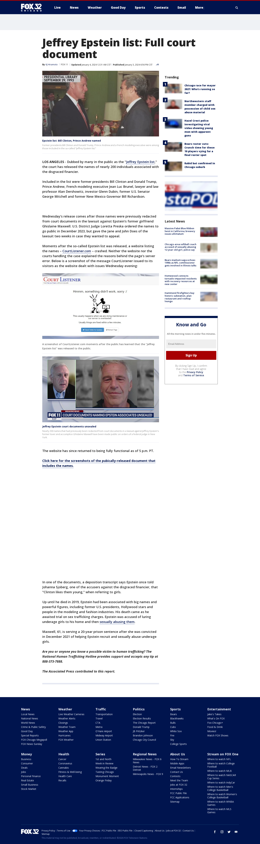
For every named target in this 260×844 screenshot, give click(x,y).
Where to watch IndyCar (221, 782)
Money (26, 754)
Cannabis (63, 767)
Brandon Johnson (143, 735)
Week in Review (104, 763)
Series (100, 754)
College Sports (178, 744)
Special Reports (30, 735)
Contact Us (176, 772)
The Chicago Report (144, 722)
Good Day (27, 731)
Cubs (173, 727)
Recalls (62, 780)
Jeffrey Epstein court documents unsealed (69, 426)
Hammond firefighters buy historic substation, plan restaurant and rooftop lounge (179, 297)
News (25, 709)
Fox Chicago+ (215, 722)
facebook (215, 832)
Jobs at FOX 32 (178, 784)
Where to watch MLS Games (219, 810)
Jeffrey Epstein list (140, 162)
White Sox (176, 731)
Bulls (173, 722)
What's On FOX (216, 718)
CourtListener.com (76, 251)
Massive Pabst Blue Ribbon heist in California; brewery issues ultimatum (180, 231)
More (199, 7)
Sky (172, 739)
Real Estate (27, 780)
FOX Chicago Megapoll (34, 739)
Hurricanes (64, 735)
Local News (27, 714)
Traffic (101, 709)
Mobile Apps (177, 763)
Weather (65, 709)
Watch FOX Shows (217, 735)
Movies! (211, 731)
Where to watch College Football (221, 765)
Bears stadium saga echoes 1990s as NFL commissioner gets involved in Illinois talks (180, 262)
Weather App (65, 731)
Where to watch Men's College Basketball (220, 788)
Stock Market (28, 789)
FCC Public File (178, 793)
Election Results (142, 718)
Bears (173, 714)
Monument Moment (107, 776)
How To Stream (179, 759)
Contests (175, 776)
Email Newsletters (180, 767)
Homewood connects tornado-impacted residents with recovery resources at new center (181, 280)
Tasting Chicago (105, 772)
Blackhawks (177, 718)
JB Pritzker (139, 731)
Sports (175, 709)
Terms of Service (193, 375)
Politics (139, 709)
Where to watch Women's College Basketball (222, 795)
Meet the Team (179, 780)
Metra (99, 727)
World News (28, 722)
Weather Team (67, 727)
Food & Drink (215, 727)
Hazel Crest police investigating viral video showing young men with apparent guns (198, 128)
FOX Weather (66, 739)
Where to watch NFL (219, 759)
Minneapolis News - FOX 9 (148, 774)
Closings (63, 722)
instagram (222, 832)
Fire (172, 735)
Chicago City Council (144, 739)
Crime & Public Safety (33, 727)
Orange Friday (104, 780)
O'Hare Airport (104, 731)
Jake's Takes (214, 714)
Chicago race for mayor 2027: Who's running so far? (200, 89)
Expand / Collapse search (237, 7)
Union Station (103, 739)
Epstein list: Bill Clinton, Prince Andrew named (71, 140)
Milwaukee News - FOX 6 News (147, 760)
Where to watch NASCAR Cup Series (221, 776)
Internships (176, 789)
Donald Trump (141, 727)
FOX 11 (64, 64)
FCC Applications (179, 797)
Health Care (65, 776)
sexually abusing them (117, 622)
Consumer (27, 763)
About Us (177, 754)
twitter (229, 832)
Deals (24, 767)
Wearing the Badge (106, 767)
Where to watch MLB (219, 771)
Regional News (145, 754)
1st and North (103, 759)
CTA (98, 722)
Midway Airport (104, 735)
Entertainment (219, 709)
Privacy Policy (195, 372)
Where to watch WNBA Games (220, 803)
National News (29, 718)
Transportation (104, 714)
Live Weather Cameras (71, 714)
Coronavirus (65, 763)
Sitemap (175, 801)
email (236, 832)
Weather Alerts (66, 718)
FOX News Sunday (31, 744)
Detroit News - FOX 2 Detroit (145, 768)
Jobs (23, 772)
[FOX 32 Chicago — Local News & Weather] (32, 7)
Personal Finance (31, 776)
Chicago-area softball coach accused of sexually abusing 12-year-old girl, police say (180, 246)
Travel (99, 718)
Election (137, 714)
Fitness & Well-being (70, 772)
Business (26, 759)
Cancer (62, 759)
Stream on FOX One (222, 754)
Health (63, 754)
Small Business (29, 784)
